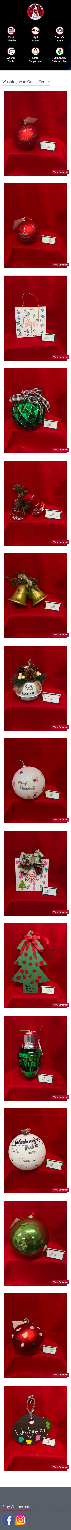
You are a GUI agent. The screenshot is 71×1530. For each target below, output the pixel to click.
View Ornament (60, 172)
